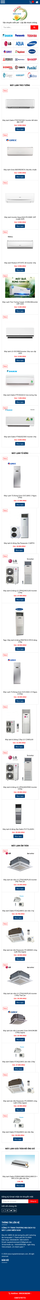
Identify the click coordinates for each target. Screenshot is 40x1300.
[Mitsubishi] (8, 59)
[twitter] (11, 1211)
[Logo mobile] (20, 13)
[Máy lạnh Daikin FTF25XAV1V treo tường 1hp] (20, 379)
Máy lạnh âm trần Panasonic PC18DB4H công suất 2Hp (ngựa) (20, 951)
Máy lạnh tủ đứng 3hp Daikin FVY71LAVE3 (18, 829)
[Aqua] (20, 44)
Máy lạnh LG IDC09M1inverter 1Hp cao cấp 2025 (20, 352)
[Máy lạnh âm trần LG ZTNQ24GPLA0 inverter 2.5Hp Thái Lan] (20, 977)
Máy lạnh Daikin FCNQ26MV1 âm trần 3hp (18, 1132)
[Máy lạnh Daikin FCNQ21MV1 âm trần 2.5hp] (18, 1052)
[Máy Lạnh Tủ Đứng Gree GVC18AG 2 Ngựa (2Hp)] (20, 475)
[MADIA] (32, 75)
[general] (8, 67)
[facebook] (7, 1211)
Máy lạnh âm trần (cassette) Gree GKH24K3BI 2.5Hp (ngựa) (20, 1031)
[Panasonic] (20, 36)
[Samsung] (32, 44)
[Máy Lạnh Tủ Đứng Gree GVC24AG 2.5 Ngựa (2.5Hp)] (20, 672)
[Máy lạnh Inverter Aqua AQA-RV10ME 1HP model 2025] (20, 198)
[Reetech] (32, 52)
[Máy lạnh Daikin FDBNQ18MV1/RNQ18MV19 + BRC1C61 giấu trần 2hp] (20, 1163)
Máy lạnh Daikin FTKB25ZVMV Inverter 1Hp (20, 437)
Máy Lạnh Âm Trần (20, 845)
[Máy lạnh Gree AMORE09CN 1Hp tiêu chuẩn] (20, 151)
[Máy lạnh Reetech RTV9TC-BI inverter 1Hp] (20, 246)
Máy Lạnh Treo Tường (20, 85)
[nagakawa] (20, 52)
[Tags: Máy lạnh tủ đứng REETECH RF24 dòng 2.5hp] (20, 621)
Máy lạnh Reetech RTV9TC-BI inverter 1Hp (20, 263)
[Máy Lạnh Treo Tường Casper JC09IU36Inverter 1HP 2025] (20, 287)
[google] (15, 1211)
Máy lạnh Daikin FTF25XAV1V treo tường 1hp (20, 395)
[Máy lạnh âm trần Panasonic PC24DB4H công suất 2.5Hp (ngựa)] (20, 1086)
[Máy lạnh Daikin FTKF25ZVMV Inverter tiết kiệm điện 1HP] (20, 103)
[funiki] (32, 67)
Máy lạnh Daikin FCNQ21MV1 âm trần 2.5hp (18, 1062)
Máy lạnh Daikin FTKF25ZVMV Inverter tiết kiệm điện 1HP (20, 121)
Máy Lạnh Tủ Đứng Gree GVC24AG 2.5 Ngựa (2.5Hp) (20, 693)
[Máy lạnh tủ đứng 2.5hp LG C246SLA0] (19, 721)
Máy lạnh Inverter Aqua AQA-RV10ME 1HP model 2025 (20, 218)
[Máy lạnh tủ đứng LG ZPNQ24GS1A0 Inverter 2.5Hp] (20, 572)
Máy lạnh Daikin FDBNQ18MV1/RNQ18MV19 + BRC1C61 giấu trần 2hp (20, 1177)
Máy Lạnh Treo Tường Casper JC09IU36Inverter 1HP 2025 (20, 303)
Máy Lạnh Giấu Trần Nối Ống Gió (20, 1148)
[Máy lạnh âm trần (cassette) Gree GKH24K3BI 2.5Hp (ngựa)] (20, 1017)
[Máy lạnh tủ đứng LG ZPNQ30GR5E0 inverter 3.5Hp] (20, 768)
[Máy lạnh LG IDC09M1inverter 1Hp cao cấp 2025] (20, 332)
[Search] (34, 27)
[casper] (8, 75)
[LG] (8, 44)
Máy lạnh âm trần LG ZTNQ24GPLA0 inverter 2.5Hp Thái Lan (20, 994)
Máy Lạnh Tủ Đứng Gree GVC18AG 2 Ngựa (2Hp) (20, 496)
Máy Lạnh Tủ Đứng (20, 453)
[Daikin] (8, 36)
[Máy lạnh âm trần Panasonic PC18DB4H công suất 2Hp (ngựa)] (20, 935)
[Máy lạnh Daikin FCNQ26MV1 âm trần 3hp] (18, 1122)
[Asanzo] (20, 75)
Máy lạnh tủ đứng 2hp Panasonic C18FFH (19, 543)
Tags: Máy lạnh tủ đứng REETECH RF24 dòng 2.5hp (20, 641)
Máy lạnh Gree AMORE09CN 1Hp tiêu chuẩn (20, 170)
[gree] (8, 52)
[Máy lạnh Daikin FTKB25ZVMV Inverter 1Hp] (20, 421)
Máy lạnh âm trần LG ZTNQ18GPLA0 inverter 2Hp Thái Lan (20, 880)
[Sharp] (32, 59)
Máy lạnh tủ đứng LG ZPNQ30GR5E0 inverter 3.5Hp (20, 788)
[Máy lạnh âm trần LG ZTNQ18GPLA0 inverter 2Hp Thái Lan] (20, 864)
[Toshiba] (32, 36)
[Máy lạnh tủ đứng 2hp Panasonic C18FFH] (19, 525)
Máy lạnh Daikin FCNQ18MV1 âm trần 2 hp (18, 911)
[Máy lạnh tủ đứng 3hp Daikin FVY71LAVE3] (18, 814)
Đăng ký (33, 1201)
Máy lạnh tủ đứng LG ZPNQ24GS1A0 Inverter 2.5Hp (20, 591)
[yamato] (20, 67)
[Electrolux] (20, 59)
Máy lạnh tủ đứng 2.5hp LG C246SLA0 (19, 739)
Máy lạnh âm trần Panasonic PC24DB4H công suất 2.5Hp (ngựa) (20, 1102)
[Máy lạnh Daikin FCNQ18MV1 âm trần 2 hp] (18, 901)
